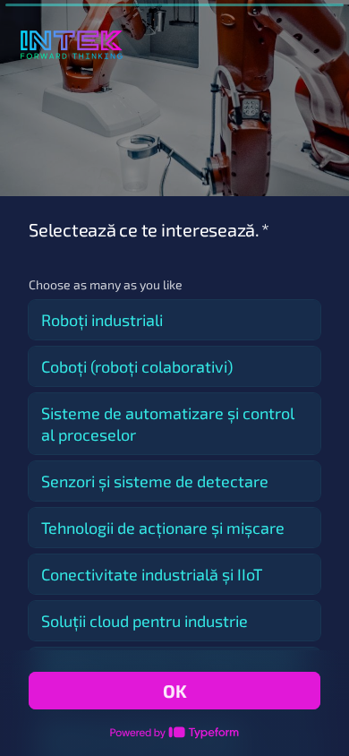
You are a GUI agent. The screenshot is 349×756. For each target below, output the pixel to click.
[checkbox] (174, 319)
